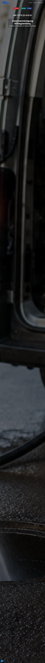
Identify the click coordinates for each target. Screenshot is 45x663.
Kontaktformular (40, 2)
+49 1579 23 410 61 (22, 15)
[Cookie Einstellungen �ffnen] (2, 661)
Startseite (30, 2)
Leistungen (35, 2)
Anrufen (16, 8)
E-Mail (30, 8)
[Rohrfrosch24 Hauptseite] (5, 2)
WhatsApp (23, 8)
